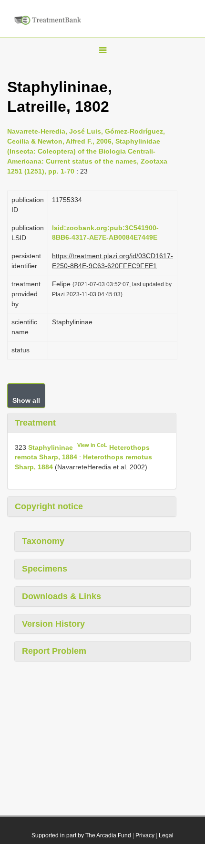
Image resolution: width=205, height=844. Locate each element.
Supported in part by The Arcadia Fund (81, 835)
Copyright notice (49, 506)
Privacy (144, 835)
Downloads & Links (61, 596)
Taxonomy (43, 541)
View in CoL (92, 445)
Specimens (44, 568)
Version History (53, 624)
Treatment (35, 422)
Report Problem (54, 651)
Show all (26, 400)
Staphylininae (50, 447)
